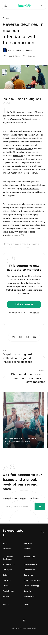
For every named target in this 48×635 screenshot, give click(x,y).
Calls (5, 204)
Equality (6, 586)
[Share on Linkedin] (27, 337)
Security (27, 591)
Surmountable (13, 532)
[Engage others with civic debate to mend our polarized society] (23, 420)
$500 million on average (16, 173)
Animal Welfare (30, 565)
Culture (6, 18)
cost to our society (24, 149)
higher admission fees (30, 225)
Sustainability (29, 597)
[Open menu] (5, 5)
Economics (28, 575)
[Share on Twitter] (13, 337)
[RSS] (24, 620)
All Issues (7, 549)
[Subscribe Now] (40, 506)
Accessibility (29, 557)
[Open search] (42, 5)
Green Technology (31, 586)
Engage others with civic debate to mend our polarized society (21, 440)
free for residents (31, 188)
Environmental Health (32, 580)
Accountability (8, 565)
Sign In (36, 313)
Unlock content (24, 304)
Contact (27, 549)
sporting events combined (30, 138)
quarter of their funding (26, 159)
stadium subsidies (25, 169)
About (5, 544)
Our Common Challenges (8, 558)
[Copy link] (34, 337)
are (9, 204)
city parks (11, 195)
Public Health (8, 591)
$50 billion (18, 156)
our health (7, 152)
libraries (41, 192)
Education (7, 580)
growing (14, 204)
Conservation (29, 570)
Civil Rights (7, 570)
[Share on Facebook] (20, 337)
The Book (28, 544)
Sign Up (6, 605)
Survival (6, 597)
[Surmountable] (24, 5)
